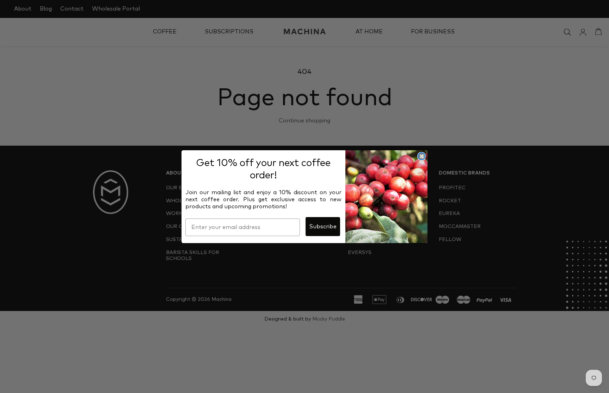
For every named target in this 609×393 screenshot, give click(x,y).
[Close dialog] (421, 156)
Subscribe (323, 226)
